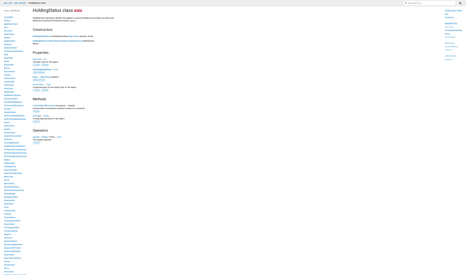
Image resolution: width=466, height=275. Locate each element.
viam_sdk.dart (20, 3)
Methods (450, 43)
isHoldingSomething (42, 69)
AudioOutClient (10, 48)
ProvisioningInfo (11, 231)
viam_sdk (8, 3)
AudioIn (7, 37)
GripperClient (9, 163)
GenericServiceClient (13, 136)
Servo (6, 268)
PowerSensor (10, 217)
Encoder (7, 109)
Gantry (7, 122)
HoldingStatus (39, 36)
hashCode (37, 59)
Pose (6, 207)
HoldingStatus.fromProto (44, 41)
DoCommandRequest (13, 102)
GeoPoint (8, 139)
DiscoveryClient (10, 99)
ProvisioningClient (11, 227)
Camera (7, 75)
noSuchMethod (39, 105)
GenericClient (9, 132)
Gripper (7, 160)
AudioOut (8, 44)
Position (7, 214)
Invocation (50, 105)
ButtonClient (9, 71)
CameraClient (9, 78)
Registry (7, 234)
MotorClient (9, 183)
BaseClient (8, 58)
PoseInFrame (9, 210)
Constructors (453, 10)
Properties (451, 23)
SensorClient (9, 265)
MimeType (8, 177)
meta (35, 77)
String (76, 36)
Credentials (9, 85)
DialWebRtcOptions (12, 95)
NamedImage (9, 193)
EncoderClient (10, 112)
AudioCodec (9, 34)
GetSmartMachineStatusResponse (19, 156)
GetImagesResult (11, 143)
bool (48, 36)
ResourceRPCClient (12, 248)
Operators (451, 56)
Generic (7, 129)
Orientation (8, 204)
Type (48, 84)
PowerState (9, 224)
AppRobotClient (11, 24)
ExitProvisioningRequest (14, 115)
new (446, 14)
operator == (37, 137)
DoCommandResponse (13, 105)
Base (6, 54)
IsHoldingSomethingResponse (69, 41)
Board (6, 61)
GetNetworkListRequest (14, 146)
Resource (8, 238)
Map (70, 36)
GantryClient (9, 126)
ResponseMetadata (12, 251)
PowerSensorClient (12, 221)
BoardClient (9, 65)
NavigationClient (11, 197)
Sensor (7, 261)
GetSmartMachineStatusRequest (18, 153)
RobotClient (9, 255)
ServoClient (9, 272)
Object (46, 137)
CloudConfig (9, 82)
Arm (5, 27)
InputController (10, 170)
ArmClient (8, 31)
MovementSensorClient (14, 190)
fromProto (449, 17)
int (45, 59)
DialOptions (9, 92)
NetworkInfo (9, 200)
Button (7, 68)
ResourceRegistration (13, 244)
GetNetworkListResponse (15, 149)
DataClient (8, 88)
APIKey (7, 21)
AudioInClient (9, 41)
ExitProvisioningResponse (15, 119)
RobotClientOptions (12, 258)
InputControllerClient (13, 173)
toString (36, 116)
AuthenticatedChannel (13, 51)
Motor (6, 180)
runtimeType (38, 84)
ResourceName (10, 241)
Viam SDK (78, 11)
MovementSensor (11, 187)
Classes (8, 17)
